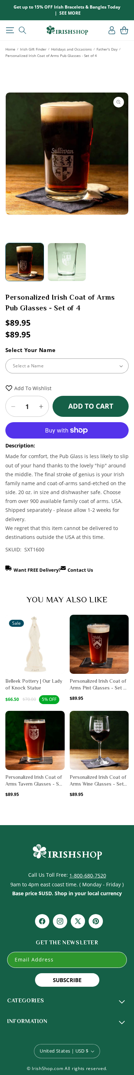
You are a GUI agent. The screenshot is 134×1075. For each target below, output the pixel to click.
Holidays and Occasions (71, 49)
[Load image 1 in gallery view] (24, 262)
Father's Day (107, 49)
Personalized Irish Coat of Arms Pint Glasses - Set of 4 (99, 685)
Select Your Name (30, 349)
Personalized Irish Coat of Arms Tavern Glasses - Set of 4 (34, 781)
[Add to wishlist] (59, 624)
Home (10, 49)
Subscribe (67, 980)
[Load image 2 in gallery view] (67, 262)
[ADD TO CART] (59, 638)
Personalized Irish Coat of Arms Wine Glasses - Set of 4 (98, 781)
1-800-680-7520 (87, 875)
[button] (9, 30)
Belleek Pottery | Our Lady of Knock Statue (33, 684)
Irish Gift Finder (33, 49)
